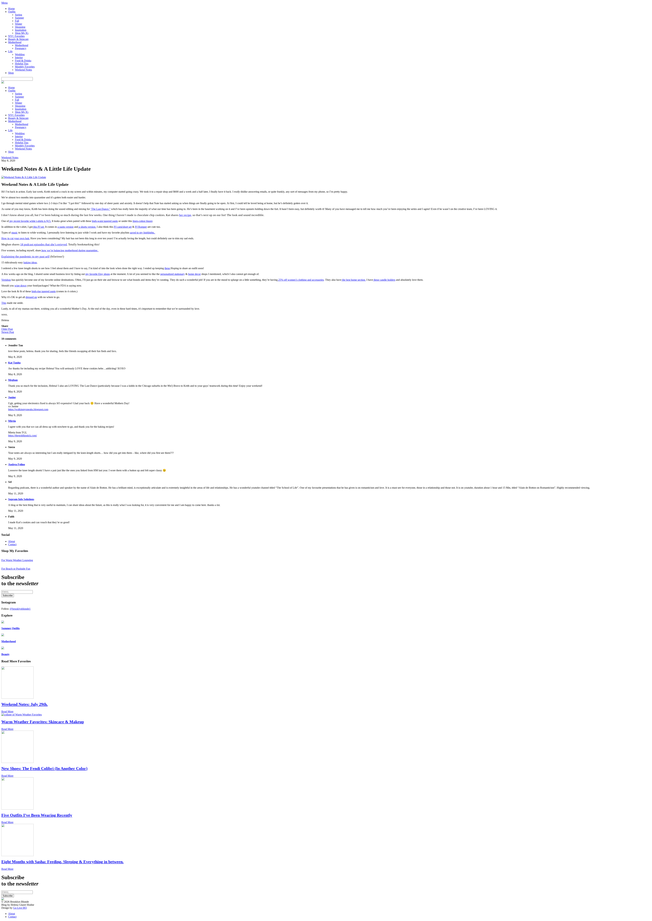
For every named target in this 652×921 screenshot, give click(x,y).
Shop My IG (22, 33)
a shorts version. (87, 226)
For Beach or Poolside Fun (15, 568)
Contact (12, 544)
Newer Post (7, 332)
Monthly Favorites (25, 66)
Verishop (6, 279)
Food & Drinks (23, 60)
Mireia (12, 420)
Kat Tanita (14, 362)
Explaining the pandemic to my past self (25, 256)
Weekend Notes (23, 69)
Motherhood (14, 42)
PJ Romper (141, 226)
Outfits (11, 11)
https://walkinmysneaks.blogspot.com (28, 409)
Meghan (13, 380)
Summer (19, 17)
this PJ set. (38, 226)
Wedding (20, 54)
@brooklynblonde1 (20, 608)
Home (11, 8)
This (3, 302)
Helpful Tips (21, 63)
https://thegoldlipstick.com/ (22, 435)
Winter (18, 23)
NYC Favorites (16, 36)
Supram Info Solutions (21, 499)
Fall (17, 20)
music (14, 232)
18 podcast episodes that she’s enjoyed (43, 244)
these (167, 268)
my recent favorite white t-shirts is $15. (30, 221)
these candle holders (384, 279)
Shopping (20, 26)
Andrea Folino (16, 464)
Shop (11, 72)
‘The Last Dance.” (100, 209)
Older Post (7, 329)
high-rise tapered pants (44, 291)
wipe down (20, 285)
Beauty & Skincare (18, 39)
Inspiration (20, 30)
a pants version (66, 226)
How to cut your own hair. (15, 238)
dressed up (31, 297)
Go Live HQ (20, 907)
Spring (18, 14)
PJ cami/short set (123, 226)
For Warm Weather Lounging (17, 560)
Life (10, 51)
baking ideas (30, 262)
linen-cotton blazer (142, 221)
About (11, 541)
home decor (194, 274)
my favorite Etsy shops (97, 274)
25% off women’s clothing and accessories (301, 279)
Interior (19, 57)
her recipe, (185, 215)
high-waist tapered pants (105, 221)
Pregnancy (20, 48)
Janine (12, 397)
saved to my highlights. (142, 232)
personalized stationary (172, 274)
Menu (4, 2)
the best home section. (353, 279)
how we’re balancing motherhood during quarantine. (70, 250)
